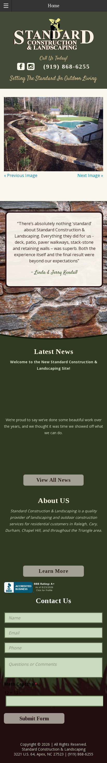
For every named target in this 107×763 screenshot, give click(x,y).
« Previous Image (20, 175)
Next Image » (90, 175)
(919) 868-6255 (66, 66)
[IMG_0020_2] (53, 134)
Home (53, 5)
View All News (53, 480)
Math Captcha (20, 684)
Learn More (53, 571)
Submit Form (34, 718)
